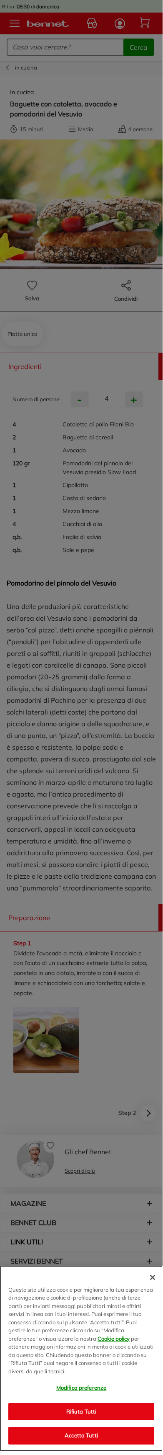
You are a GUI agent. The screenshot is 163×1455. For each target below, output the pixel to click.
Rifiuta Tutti (81, 1411)
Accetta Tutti (81, 1435)
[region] (81, 1359)
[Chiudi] (152, 1277)
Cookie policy (114, 1338)
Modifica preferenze (81, 1387)
